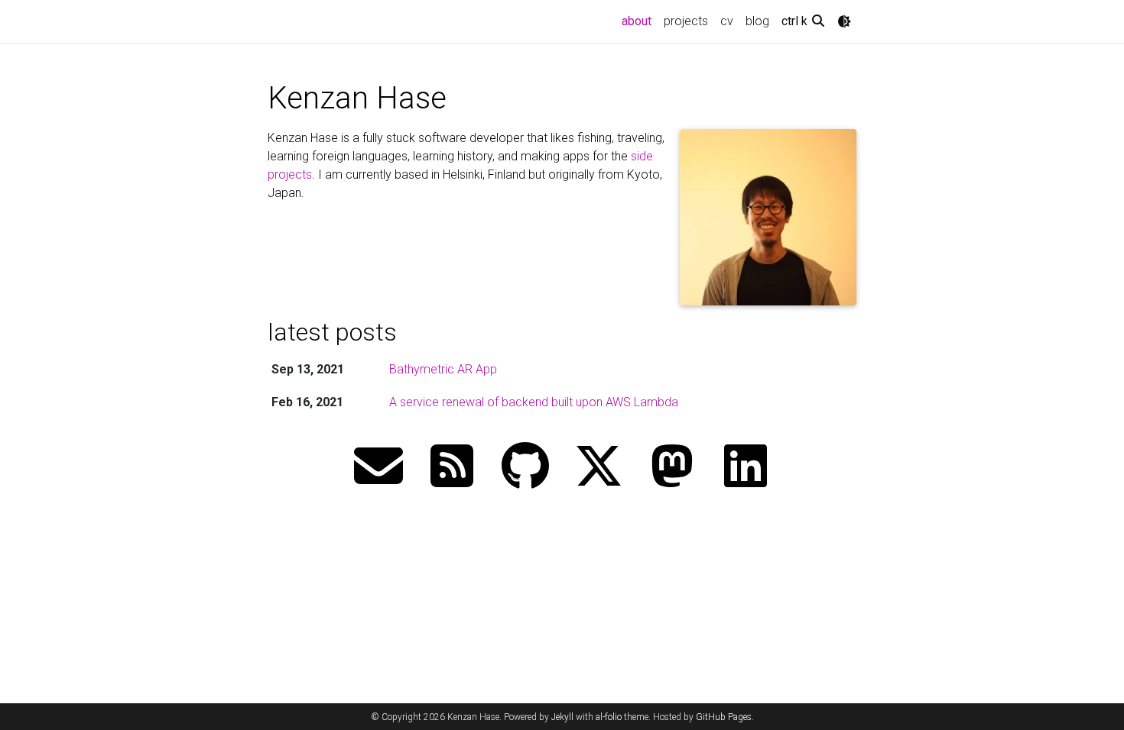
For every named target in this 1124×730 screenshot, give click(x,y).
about (640, 20)
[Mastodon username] (672, 467)
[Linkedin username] (745, 467)
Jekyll (562, 717)
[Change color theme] (844, 21)
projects (686, 21)
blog (757, 21)
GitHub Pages (724, 717)
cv (726, 21)
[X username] (598, 467)
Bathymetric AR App (443, 369)
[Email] (378, 467)
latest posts (332, 332)
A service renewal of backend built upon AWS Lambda (533, 402)
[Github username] (525, 467)
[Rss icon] (451, 467)
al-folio (609, 717)
